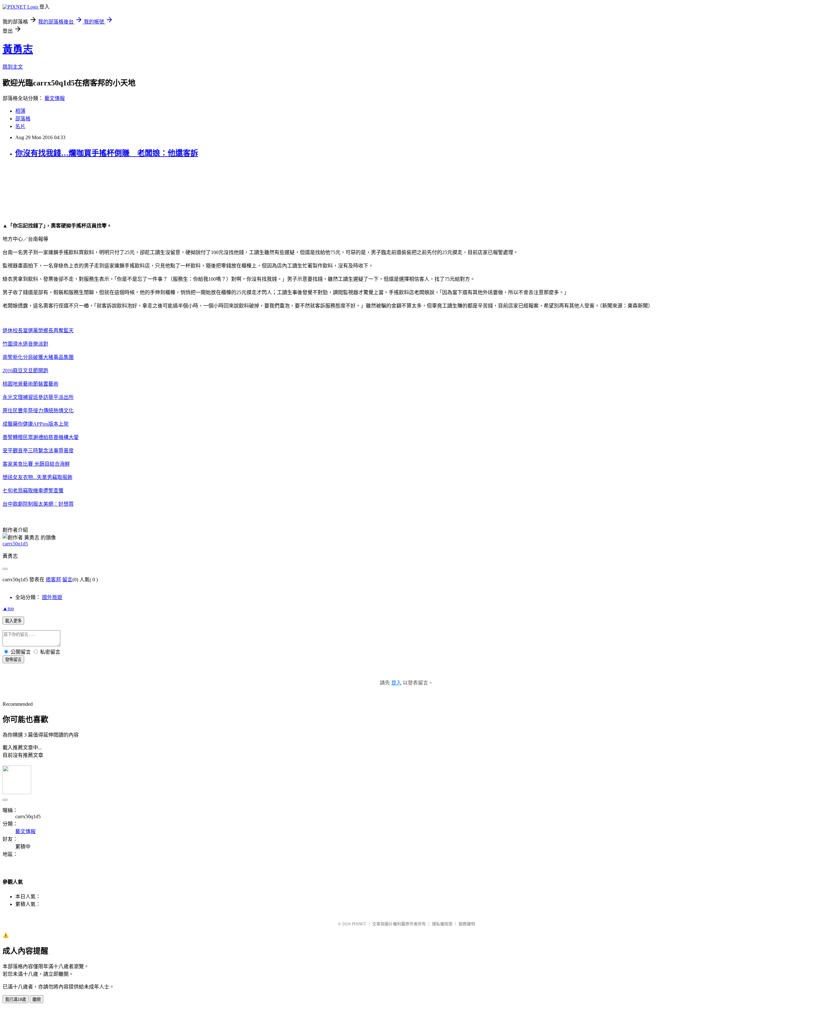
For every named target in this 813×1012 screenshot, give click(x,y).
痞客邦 (53, 579)
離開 (36, 999)
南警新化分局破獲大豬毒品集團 (38, 357)
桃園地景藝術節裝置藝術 (30, 384)
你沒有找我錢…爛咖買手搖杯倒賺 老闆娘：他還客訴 (106, 153)
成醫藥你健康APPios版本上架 (36, 424)
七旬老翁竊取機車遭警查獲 (33, 490)
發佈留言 (13, 659)
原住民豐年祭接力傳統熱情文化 (38, 410)
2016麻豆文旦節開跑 (25, 370)
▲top (8, 608)
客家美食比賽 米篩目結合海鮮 (36, 464)
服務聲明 (467, 923)
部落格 (22, 118)
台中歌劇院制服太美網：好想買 (38, 504)
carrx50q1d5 (15, 543)
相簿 (20, 111)
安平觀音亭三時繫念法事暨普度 (38, 450)
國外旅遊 (52, 597)
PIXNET (359, 923)
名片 (20, 126)
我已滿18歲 (15, 999)
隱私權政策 (442, 923)
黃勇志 (18, 49)
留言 (67, 579)
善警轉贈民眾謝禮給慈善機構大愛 (41, 437)
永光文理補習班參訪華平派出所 (38, 397)
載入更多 (13, 620)
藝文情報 (54, 98)
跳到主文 (13, 67)
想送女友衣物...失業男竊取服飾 (37, 477)
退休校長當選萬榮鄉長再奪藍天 (38, 330)
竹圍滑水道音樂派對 (25, 344)
